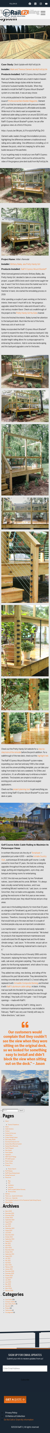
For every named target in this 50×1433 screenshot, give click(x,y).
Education (8, 1306)
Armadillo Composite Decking (26, 983)
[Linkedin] (35, 3)
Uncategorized (9, 1312)
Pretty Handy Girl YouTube (26, 313)
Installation (11, 1185)
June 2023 (8, 1233)
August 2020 (8, 1278)
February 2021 (9, 1267)
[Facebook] (29, 3)
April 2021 (8, 1263)
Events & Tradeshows (13, 1125)
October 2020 (9, 1276)
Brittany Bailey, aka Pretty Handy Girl (25, 264)
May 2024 (8, 1226)
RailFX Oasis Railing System (12, 1173)
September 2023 (9, 1228)
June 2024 (8, 1224)
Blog (9, 1181)
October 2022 (9, 1237)
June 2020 (8, 1282)
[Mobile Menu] (43, 13)
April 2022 (8, 1246)
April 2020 (8, 1286)
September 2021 (9, 1254)
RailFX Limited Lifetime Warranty (16, 1189)
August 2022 (8, 1241)
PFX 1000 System (10, 1159)
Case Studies (8, 1300)
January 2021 (9, 1269)
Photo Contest (9, 1161)
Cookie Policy (9, 1135)
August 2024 (8, 1222)
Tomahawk (36, 852)
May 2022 (8, 1243)
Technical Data (12, 1192)
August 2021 (8, 1256)
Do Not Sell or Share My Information (18, 1419)
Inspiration (8, 1155)
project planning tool (21, 789)
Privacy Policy (9, 1163)
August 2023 (8, 1231)
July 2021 (7, 1258)
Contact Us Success (10, 1133)
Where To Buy (9, 1202)
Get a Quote (8, 1150)
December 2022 (9, 1235)
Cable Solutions (9, 1129)
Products (7, 1165)
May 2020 (8, 1284)
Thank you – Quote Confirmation (14, 1196)
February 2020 (9, 1291)
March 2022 (8, 1248)
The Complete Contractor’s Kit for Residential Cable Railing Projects (23, 1200)
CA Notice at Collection (15, 1416)
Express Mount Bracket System (13, 1144)
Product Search (12, 1169)
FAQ (9, 1183)
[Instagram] (40, 3)
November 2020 (9, 1273)
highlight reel (43, 755)
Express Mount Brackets (11, 1146)
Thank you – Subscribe (11, 1198)
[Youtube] (46, 3)
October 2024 (9, 1218)
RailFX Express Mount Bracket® (34, 269)
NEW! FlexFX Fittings (10, 1157)
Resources (8, 1177)
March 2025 (8, 1211)
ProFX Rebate (9, 1171)
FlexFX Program (9, 1148)
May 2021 (8, 1261)
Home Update (9, 1152)
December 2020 (9, 1271)
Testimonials (8, 1310)
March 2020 (8, 1288)
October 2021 (9, 1252)
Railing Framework (10, 1175)
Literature (10, 1187)
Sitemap (7, 1194)
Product (7, 1308)
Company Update (10, 1302)
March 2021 (8, 1265)
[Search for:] (10, 1110)
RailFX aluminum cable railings (19, 986)
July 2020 (8, 1280)
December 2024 (9, 1213)
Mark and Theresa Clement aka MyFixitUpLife (28, 69)
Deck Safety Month (10, 1140)
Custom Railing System (11, 1137)
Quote (14, 1399)
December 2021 (9, 1250)
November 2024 (9, 1215)
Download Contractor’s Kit (12, 1142)
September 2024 (9, 1220)
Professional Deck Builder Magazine (22, 101)
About (7, 1121)
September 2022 (9, 1239)
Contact (7, 1131)
